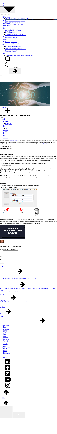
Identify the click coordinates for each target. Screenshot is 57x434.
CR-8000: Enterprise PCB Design (6, 347)
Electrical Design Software (15, 21)
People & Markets (4, 134)
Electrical (4, 125)
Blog (4, 53)
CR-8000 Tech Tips (5, 138)
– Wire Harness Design (12, 22)
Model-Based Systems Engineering (17, 18)
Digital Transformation (4, 16)
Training (3, 4)
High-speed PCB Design (6, 121)
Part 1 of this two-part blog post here (45, 143)
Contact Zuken (11, 42)
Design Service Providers (15, 43)
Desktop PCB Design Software (14, 24)
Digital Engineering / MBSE (6, 17)
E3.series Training (11, 31)
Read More (49, 19)
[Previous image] (19, 415)
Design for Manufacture (6, 352)
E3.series (4, 126)
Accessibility (3, 398)
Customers (3, 338)
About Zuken (11, 37)
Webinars (12, 50)
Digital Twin (5, 133)
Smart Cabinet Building (6, 328)
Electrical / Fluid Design (6, 20)
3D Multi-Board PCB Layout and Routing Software (20, 323)
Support (4, 28)
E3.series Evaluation (12, 45)
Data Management (5, 130)
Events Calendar (11, 40)
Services (3, 27)
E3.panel (6, 128)
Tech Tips (3, 137)
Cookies (3, 397)
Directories (4, 41)
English (2, 12)
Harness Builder (12, 140)
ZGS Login (11, 29)
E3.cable (6, 127)
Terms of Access (4, 396)
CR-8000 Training (11, 32)
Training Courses (5, 341)
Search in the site (15, 67)
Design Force (5, 348)
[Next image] (6, 415)
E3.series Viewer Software (13, 48)
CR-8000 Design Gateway (8, 124)
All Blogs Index (4, 118)
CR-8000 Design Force (8, 123)
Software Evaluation (5, 333)
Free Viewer (4, 354)
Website (1, 259)
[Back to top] (6, 394)
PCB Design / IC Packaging (6, 23)
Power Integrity (5, 351)
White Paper (4, 335)
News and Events (5, 39)
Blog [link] (2, 266)
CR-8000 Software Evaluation (13, 46)
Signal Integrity (5, 350)
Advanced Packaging (6, 349)
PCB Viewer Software (15, 49)
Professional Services (6, 33)
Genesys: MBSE (4, 334)
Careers (3, 2)
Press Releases (5, 346)
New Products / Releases (6, 340)
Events (3, 3)
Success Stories (11, 51)
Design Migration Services (15, 35)
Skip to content (2, 0)
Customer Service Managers (13, 30)
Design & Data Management (6, 353)
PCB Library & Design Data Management (19, 26)
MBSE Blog (4, 336)
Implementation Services (14, 34)
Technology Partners (12, 38)
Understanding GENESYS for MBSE (44, 323)
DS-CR (6, 131)
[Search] (7, 61)
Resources (3, 44)
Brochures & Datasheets (11, 52)
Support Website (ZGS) (6, 339)
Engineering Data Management (7, 25)
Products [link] (3, 306)
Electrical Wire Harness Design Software (32, 323)
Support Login (3, 5)
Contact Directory (5, 344)
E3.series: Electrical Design (5, 325)
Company (4, 36)
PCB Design (19, 55)
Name (1, 256)
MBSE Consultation (5, 337)
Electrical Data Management (6, 329)
